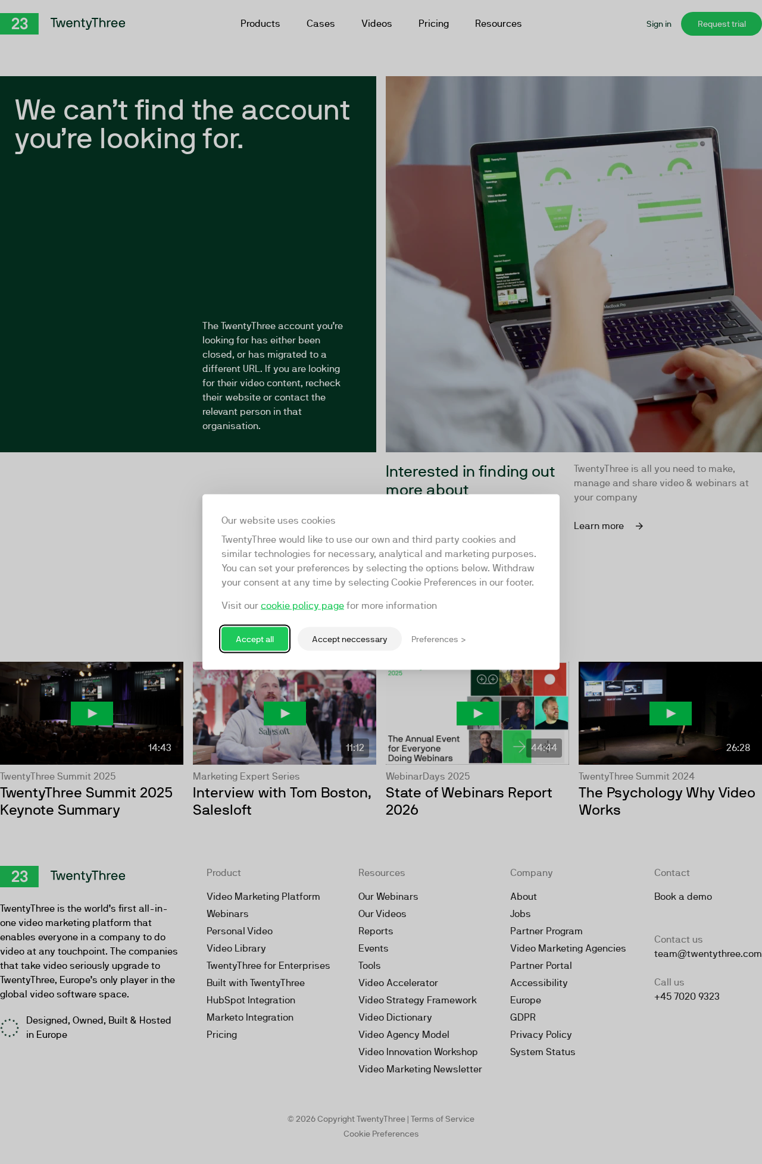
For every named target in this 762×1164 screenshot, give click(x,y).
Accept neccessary (350, 638)
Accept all (255, 638)
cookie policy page (302, 605)
